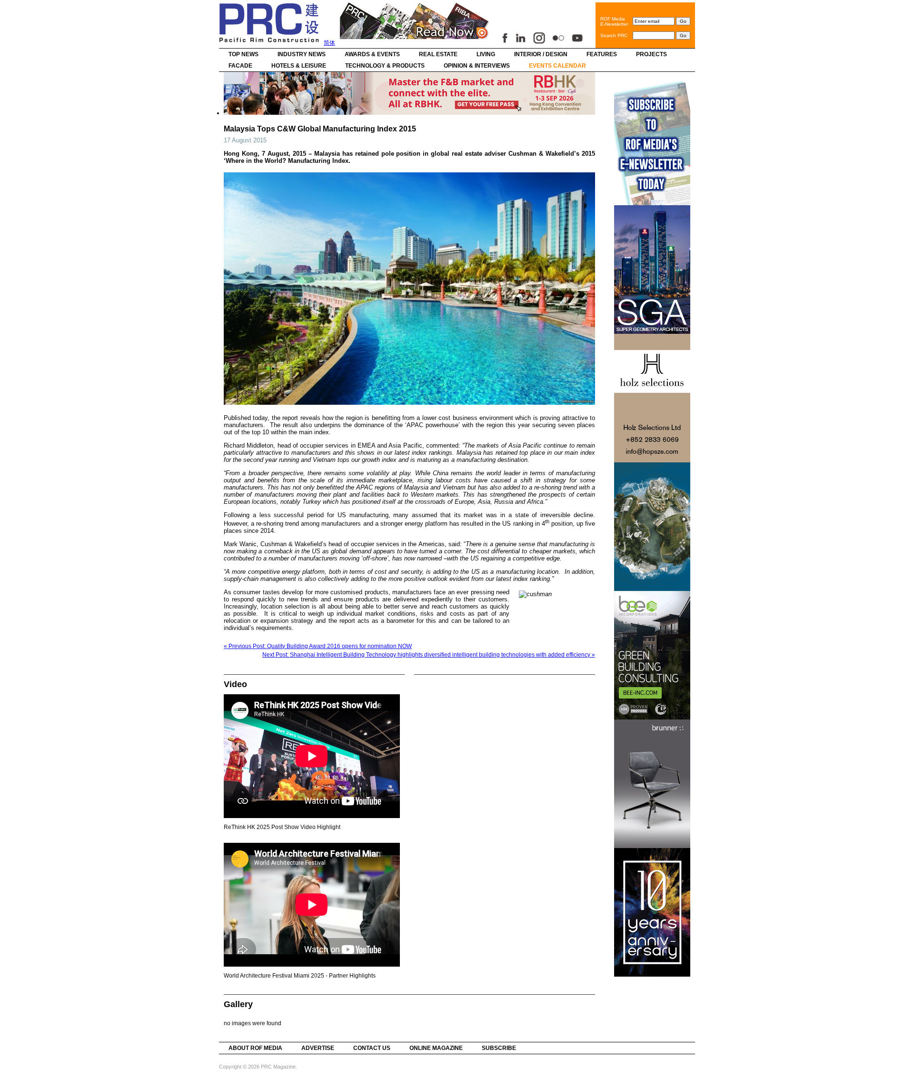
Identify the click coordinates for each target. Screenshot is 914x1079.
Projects (651, 54)
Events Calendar (557, 65)
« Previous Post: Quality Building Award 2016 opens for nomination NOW (318, 646)
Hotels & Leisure (298, 65)
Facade (240, 65)
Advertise (317, 1048)
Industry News (302, 54)
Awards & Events (372, 54)
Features (601, 54)
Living (486, 54)
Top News (243, 54)
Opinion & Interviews (477, 65)
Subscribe (499, 1048)
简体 (329, 43)
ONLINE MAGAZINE (436, 1048)
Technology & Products (385, 65)
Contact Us (371, 1048)
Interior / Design (540, 54)
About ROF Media (255, 1048)
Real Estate (438, 54)
